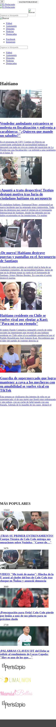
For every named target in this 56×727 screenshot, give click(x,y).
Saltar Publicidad (28, 2)
